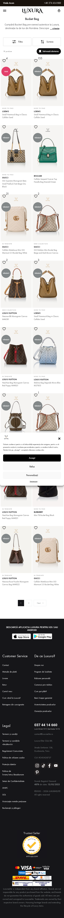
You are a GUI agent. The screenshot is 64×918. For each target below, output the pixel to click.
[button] (59, 438)
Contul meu (7, 691)
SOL (4, 794)
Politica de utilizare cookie (13, 757)
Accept (32, 458)
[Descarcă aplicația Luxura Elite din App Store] (21, 636)
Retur (4, 684)
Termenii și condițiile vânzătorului (11, 742)
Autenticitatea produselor (45, 704)
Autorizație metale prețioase (14, 801)
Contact (5, 665)
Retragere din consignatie (13, 704)
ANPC (5, 788)
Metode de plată (9, 671)
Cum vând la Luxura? (11, 698)
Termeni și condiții (10, 734)
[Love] (4, 62)
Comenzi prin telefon (43, 684)
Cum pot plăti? (40, 691)
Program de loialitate (43, 671)
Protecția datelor (9, 764)
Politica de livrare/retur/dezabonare (13, 773)
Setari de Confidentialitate (13, 781)
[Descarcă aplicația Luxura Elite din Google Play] (43, 636)
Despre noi (39, 665)
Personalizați (32, 475)
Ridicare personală (42, 678)
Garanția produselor (43, 711)
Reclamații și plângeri (11, 808)
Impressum (33, 481)
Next (39, 603)
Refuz (32, 466)
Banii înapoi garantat (43, 698)
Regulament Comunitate (12, 751)
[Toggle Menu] (4, 11)
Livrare (5, 678)
